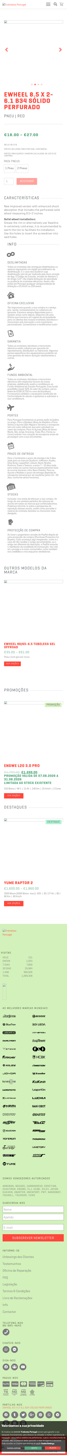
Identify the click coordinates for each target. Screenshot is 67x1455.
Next (60, 49)
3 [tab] (38, 84)
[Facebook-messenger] (14, 1349)
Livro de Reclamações (17, 1298)
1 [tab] (32, 84)
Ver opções (12, 663)
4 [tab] (41, 84)
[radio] (9, 169)
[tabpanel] (33, 49)
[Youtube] (23, 1367)
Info (5, 1305)
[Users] (14, 1367)
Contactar (9, 1312)
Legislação (10, 1285)
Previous (6, 49)
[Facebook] (6, 1367)
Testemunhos (12, 1264)
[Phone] (6, 1332)
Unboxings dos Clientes (18, 1257)
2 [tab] (35, 84)
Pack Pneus (12, 161)
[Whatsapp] (6, 1349)
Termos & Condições (16, 1291)
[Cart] (61, 4)
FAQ (5, 1278)
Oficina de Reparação (17, 1271)
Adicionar (27, 181)
